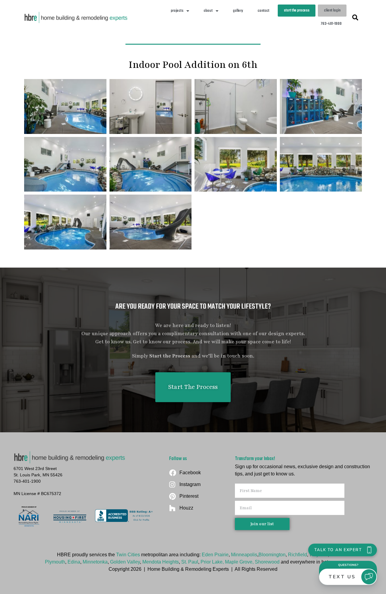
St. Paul (189, 561)
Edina (74, 561)
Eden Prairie (215, 554)
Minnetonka (95, 561)
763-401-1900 (331, 24)
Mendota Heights (160, 561)
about (208, 11)
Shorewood (268, 561)
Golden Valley (125, 561)
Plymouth (55, 561)
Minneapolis (244, 554)
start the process (296, 10)
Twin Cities (128, 554)
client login (332, 10)
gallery (238, 11)
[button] (355, 17)
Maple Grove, (240, 561)
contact (263, 11)
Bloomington (272, 554)
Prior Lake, (212, 561)
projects (177, 11)
